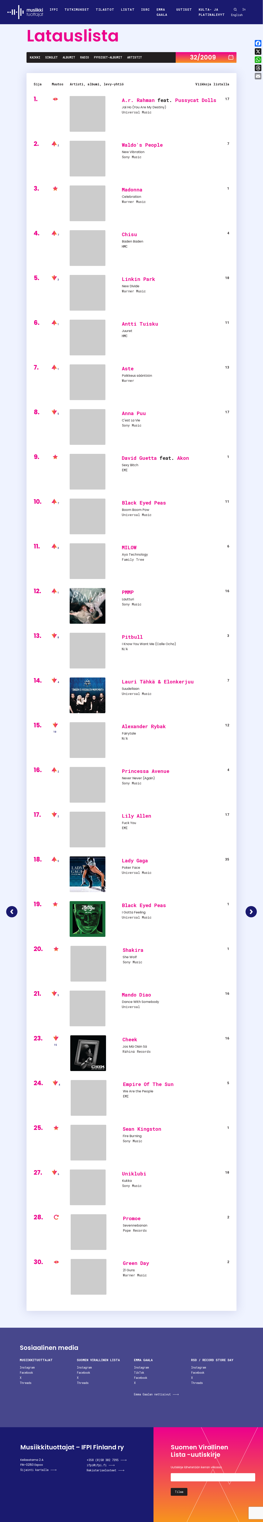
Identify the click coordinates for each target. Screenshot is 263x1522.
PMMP (128, 592)
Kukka (127, 1180)
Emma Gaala (162, 12)
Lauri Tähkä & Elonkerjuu (158, 681)
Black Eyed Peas (144, 502)
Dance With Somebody (140, 1001)
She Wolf (130, 957)
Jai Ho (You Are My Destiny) (144, 107)
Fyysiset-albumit (108, 57)
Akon (183, 458)
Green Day (136, 1263)
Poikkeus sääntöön (137, 375)
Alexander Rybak (144, 726)
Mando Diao (136, 994)
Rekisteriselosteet (101, 1470)
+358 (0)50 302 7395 (103, 1460)
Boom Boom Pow (135, 509)
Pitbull (132, 637)
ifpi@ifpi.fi (97, 1465)
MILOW (129, 547)
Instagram (27, 1367)
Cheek (129, 1039)
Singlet (51, 57)
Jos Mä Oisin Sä (134, 1046)
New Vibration (133, 152)
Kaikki (35, 57)
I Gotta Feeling (133, 912)
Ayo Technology (135, 554)
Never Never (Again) (138, 778)
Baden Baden (132, 241)
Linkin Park (138, 279)
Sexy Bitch (130, 465)
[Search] (235, 9)
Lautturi (128, 599)
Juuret (127, 330)
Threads (25, 1383)
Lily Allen (136, 815)
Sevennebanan (135, 1225)
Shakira (133, 950)
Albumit (69, 57)
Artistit (134, 57)
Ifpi (54, 9)
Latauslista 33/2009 (251, 911)
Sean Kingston (142, 1129)
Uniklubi (134, 1173)
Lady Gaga (135, 860)
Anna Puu (134, 413)
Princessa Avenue (145, 771)
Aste (128, 368)
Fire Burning (132, 1136)
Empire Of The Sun (148, 1084)
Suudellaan (130, 688)
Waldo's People (142, 145)
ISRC (145, 9)
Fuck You (129, 823)
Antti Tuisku (140, 323)
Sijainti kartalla (34, 1470)
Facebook (26, 1372)
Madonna (132, 189)
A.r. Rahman (138, 100)
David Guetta (139, 458)
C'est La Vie (131, 420)
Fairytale (129, 733)
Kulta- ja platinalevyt (212, 12)
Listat (128, 9)
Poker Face (131, 867)
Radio (84, 57)
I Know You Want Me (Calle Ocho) (149, 644)
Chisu (129, 234)
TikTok (139, 1372)
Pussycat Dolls (195, 100)
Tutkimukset (77, 9)
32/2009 (203, 57)
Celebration (131, 196)
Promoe (132, 1218)
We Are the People (138, 1091)
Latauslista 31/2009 (11, 911)
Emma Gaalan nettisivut (152, 1394)
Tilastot (105, 9)
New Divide (130, 286)
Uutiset (184, 9)
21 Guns (129, 1270)
